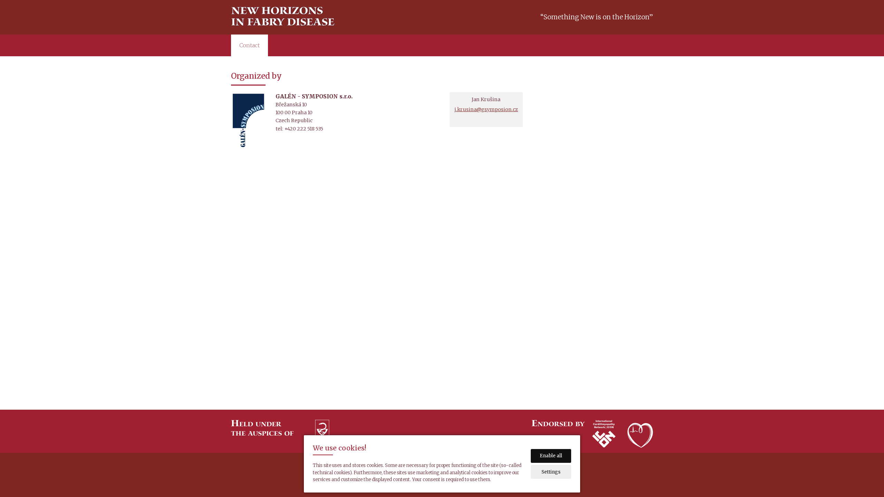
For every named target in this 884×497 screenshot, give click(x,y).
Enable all (551, 456)
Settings (550, 472)
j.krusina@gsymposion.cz (486, 109)
